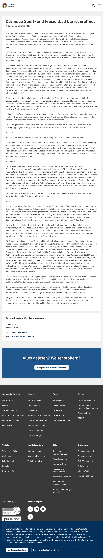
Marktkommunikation (37, 425)
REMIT (81, 418)
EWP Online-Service (86, 400)
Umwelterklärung (9, 471)
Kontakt (5, 466)
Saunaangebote (59, 464)
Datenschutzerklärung (55, 540)
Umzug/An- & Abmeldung (39, 415)
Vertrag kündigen (35, 435)
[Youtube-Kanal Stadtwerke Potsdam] (43, 509)
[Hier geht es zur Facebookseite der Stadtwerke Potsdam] (30, 517)
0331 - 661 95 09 (19, 332)
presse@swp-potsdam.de (23, 336)
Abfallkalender (84, 466)
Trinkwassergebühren (62, 420)
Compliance (7, 425)
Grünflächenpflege (86, 461)
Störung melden (34, 451)
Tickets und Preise (10, 451)
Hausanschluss (59, 415)
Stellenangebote (9, 410)
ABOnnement (8, 456)
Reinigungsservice (85, 456)
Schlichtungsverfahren (37, 420)
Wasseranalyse (59, 405)
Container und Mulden (87, 451)
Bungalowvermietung (62, 476)
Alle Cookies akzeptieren (17, 550)
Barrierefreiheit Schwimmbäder (59, 483)
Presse (5, 405)
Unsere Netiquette (35, 501)
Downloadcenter (85, 413)
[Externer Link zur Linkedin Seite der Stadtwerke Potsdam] (36, 509)
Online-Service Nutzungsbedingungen (88, 406)
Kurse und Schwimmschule (60, 452)
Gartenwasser (58, 400)
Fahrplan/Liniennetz (11, 461)
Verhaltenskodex (35, 461)
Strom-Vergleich (34, 400)
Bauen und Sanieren (36, 456)
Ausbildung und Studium (13, 415)
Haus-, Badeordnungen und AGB (62, 490)
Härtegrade (57, 410)
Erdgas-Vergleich (35, 405)
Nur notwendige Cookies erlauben (46, 550)
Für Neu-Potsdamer (10, 420)
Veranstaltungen (60, 459)
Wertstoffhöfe (83, 471)
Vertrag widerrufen (35, 430)
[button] (99, 5)
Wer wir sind (7, 400)
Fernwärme (32, 410)
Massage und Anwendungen (59, 470)
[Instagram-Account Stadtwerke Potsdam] (30, 509)
